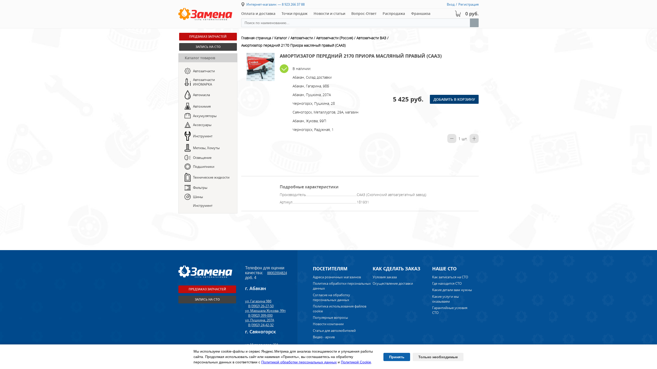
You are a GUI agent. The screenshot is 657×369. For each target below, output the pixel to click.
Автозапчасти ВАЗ (371, 37)
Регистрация (468, 4)
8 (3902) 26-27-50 (261, 306)
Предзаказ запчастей (208, 36)
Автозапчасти (302, 37)
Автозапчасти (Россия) (334, 37)
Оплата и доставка (258, 13)
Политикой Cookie (356, 362)
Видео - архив (324, 337)
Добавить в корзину (454, 99)
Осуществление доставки (393, 283)
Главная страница (256, 37)
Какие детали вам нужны (452, 290)
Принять (396, 357)
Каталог (280, 37)
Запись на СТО (208, 47)
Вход (451, 4)
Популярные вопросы (330, 317)
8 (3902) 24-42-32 (261, 325)
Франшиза (420, 13)
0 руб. (472, 14)
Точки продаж (294, 13)
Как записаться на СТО (450, 277)
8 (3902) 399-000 (260, 315)
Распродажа (394, 13)
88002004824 (277, 273)
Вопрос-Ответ (363, 13)
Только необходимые (438, 357)
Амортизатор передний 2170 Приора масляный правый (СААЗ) (293, 45)
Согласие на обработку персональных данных (331, 297)
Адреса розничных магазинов (337, 277)
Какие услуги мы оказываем (445, 299)
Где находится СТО (447, 283)
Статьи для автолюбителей (334, 330)
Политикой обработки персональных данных (299, 362)
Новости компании (328, 324)
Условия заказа (385, 277)
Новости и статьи (329, 13)
